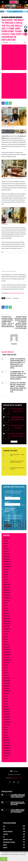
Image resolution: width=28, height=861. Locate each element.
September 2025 (7, 566)
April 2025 (5, 579)
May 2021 (5, 701)
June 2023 (5, 636)
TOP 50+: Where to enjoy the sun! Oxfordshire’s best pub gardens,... (18, 811)
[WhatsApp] (10, 103)
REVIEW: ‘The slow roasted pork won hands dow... (17, 461)
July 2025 (5, 572)
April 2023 (5, 641)
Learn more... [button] (22, 854)
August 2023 (6, 631)
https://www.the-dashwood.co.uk (16, 293)
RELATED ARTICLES (8, 352)
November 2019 (6, 748)
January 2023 (6, 649)
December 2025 (6, 559)
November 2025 (6, 561)
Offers (8, 512)
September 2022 (7, 660)
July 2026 (5, 541)
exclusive (6, 17)
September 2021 (7, 691)
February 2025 (6, 585)
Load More (14, 441)
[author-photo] (14, 341)
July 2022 (5, 665)
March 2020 (6, 737)
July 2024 (5, 603)
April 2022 (5, 673)
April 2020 (5, 735)
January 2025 (6, 587)
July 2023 (5, 634)
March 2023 (6, 644)
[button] (2, 2)
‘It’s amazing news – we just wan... (17, 455)
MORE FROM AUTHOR (9, 355)
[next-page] (5, 396)
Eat (6, 14)
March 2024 (6, 613)
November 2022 (6, 654)
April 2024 (5, 610)
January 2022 (6, 680)
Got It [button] (3, 859)
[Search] (26, 2)
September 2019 (7, 753)
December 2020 (6, 714)
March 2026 (6, 551)
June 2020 (5, 729)
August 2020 (6, 724)
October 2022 (6, 657)
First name (8, 496)
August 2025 (6, 569)
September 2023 (7, 629)
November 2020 (6, 717)
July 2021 (5, 696)
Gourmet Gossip (19, 17)
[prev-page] (3, 396)
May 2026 (5, 546)
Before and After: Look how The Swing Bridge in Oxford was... (18, 803)
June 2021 (5, 698)
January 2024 (6, 618)
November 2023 (6, 623)
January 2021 (6, 711)
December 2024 (6, 590)
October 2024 (6, 595)
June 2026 (5, 543)
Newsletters (10, 510)
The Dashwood (16, 298)
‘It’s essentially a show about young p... (17, 468)
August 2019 (6, 755)
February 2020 (6, 740)
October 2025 (6, 564)
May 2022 (5, 670)
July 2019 (5, 758)
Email (7, 502)
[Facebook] (3, 103)
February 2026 (6, 553)
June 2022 (5, 667)
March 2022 (6, 675)
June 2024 (5, 605)
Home (3, 14)
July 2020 (5, 727)
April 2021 (5, 704)
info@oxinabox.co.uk (17, 778)
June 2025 (5, 574)
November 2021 (6, 685)
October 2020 (6, 719)
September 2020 (7, 722)
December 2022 (6, 652)
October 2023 (6, 626)
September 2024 (7, 597)
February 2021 (6, 709)
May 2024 (5, 608)
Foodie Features (12, 17)
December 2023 (6, 621)
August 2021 (6, 693)
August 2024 (6, 600)
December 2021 (6, 683)
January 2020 (6, 742)
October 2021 (6, 688)
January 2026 (6, 556)
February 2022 (6, 678)
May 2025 (5, 577)
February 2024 (6, 616)
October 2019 (6, 750)
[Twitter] (6, 103)
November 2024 (6, 592)
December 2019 (6, 745)
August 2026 (6, 538)
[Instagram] (14, 782)
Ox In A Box (5, 42)
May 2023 (5, 639)
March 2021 (6, 706)
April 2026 (5, 548)
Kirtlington (8, 298)
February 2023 (6, 647)
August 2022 (6, 662)
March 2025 (6, 582)
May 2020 (5, 732)
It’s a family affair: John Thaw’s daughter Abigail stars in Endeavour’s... (18, 796)
